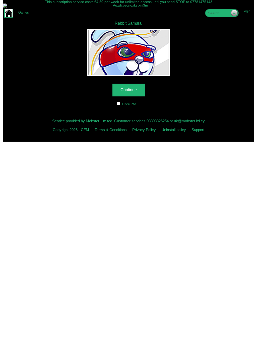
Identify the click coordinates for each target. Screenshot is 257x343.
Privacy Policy (144, 130)
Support (197, 130)
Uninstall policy (173, 130)
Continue (128, 90)
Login (246, 11)
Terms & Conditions (111, 130)
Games (23, 12)
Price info (129, 104)
